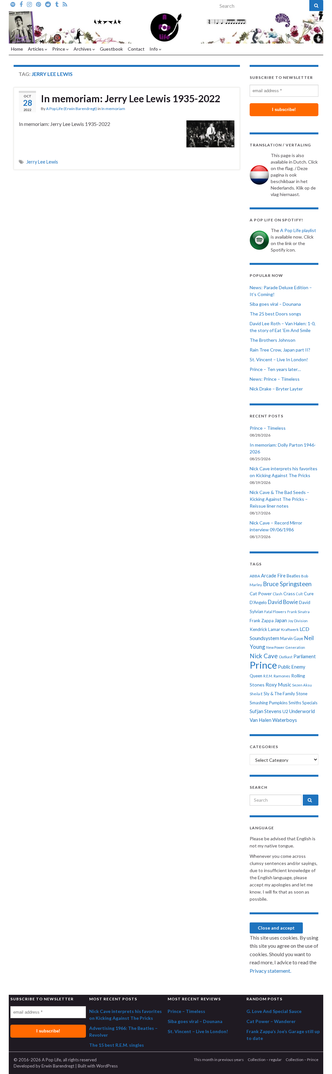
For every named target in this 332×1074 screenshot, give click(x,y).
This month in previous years (219, 1059)
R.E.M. (268, 676)
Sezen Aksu (302, 685)
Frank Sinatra (298, 612)
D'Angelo (258, 602)
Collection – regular (265, 1059)
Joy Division (298, 621)
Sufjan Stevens (265, 711)
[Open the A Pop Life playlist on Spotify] (12, 3)
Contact (136, 49)
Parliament (304, 656)
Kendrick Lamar (265, 629)
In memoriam (113, 108)
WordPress (107, 1065)
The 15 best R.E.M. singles (116, 1045)
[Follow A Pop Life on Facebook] (21, 3)
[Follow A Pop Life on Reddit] (48, 3)
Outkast (285, 657)
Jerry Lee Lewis (42, 162)
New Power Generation (285, 647)
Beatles (293, 576)
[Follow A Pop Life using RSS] (65, 3)
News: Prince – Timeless (275, 379)
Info (154, 49)
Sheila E (256, 694)
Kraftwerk (290, 629)
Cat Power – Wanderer (271, 1021)
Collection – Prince (302, 1059)
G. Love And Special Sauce (274, 1011)
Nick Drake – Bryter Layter (276, 388)
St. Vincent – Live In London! (279, 359)
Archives (83, 49)
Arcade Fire (273, 575)
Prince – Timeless (268, 428)
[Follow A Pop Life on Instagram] (29, 3)
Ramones (282, 675)
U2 (285, 711)
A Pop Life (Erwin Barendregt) (71, 108)
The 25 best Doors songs (275, 313)
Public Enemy (291, 667)
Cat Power (261, 593)
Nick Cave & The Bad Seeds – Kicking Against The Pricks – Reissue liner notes (279, 499)
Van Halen (260, 720)
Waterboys (284, 720)
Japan (281, 620)
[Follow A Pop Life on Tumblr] (56, 3)
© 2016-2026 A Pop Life (37, 1059)
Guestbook (111, 49)
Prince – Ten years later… (275, 369)
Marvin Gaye (291, 638)
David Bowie (283, 602)
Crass (289, 593)
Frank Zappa (262, 620)
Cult (299, 594)
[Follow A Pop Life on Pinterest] (38, 3)
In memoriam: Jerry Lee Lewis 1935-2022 (130, 98)
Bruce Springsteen (287, 583)
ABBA (255, 576)
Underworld (302, 711)
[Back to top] (317, 1059)
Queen (256, 675)
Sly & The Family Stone (285, 693)
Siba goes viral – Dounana (275, 304)
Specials (309, 702)
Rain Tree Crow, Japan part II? (280, 349)
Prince (59, 49)
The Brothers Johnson (272, 340)
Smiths (295, 702)
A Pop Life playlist (298, 230)
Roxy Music (278, 684)
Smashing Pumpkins (269, 702)
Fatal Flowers (275, 612)
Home (17, 49)
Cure (309, 593)
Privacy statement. (270, 971)
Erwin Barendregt (58, 1065)
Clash (277, 594)
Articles (36, 49)
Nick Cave (264, 656)
